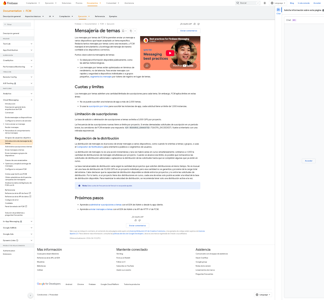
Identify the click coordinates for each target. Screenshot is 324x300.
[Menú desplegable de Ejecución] (57, 3)
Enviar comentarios (188, 31)
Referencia (100, 16)
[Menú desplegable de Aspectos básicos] (44, 16)
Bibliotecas (41, 266)
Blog (292, 3)
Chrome (80, 284)
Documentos (92, 3)
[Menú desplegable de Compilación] (40, 3)
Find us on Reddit (123, 258)
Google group (201, 262)
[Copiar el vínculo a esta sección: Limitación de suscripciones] (120, 114)
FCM (28, 11)
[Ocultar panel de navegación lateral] (30, 295)
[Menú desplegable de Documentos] (101, 3)
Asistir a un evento (123, 270)
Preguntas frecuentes (204, 274)
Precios (79, 3)
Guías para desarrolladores (48, 254)
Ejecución (49, 3)
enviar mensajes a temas (101, 209)
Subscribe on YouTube (125, 266)
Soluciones (66, 3)
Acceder (317, 3)
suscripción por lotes (98, 106)
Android (69, 284)
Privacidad (53, 295)
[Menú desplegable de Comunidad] (119, 3)
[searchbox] (17, 24)
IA (50, 16)
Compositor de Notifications (90, 147)
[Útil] (195, 24)
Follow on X (120, 262)
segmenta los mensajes (101, 76)
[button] (15, 43)
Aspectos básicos (33, 16)
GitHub (40, 270)
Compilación (31, 3)
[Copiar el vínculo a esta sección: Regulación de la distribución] (121, 138)
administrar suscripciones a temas (106, 205)
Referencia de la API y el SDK (48, 258)
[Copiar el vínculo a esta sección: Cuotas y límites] (106, 87)
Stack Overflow (202, 258)
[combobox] (247, 3)
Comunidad (111, 3)
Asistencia (129, 3)
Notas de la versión (203, 266)
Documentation (12, 11)
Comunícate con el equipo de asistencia (212, 254)
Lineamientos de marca (205, 270)
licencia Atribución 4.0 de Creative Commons (147, 231)
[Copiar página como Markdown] (131, 31)
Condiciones (42, 295)
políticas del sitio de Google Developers (128, 234)
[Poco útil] (198, 24)
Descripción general (12, 16)
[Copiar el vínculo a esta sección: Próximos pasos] (106, 198)
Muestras (40, 262)
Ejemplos (113, 16)
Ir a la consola (303, 3)
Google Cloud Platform (110, 284)
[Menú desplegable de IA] (54, 16)
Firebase (78, 24)
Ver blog (119, 254)
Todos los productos (132, 284)
